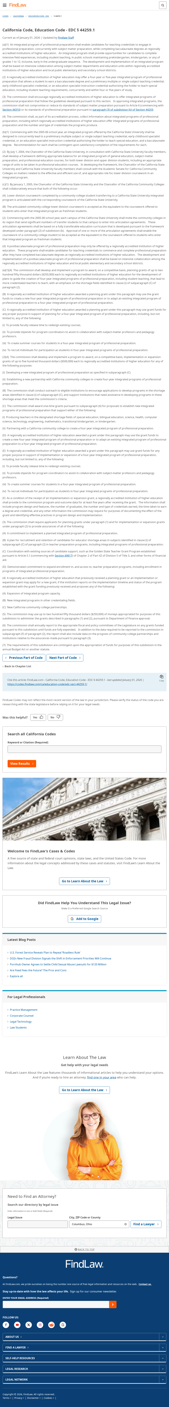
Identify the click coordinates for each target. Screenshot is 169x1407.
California (18, 16)
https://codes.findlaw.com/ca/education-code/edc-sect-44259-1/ (47, 684)
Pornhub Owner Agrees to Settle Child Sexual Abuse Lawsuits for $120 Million (58, 964)
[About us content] (162, 1336)
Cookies (48, 1397)
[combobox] (38, 1224)
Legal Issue (15, 1217)
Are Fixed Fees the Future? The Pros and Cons (38, 970)
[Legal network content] (162, 1379)
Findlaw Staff (66, 37)
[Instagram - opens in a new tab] (40, 1325)
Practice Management (23, 1010)
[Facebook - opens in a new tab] (6, 1325)
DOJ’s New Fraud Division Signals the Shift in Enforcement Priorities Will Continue (60, 958)
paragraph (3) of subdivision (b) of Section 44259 (123, 109)
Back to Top (86, 1249)
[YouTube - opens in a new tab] (17, 1325)
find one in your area (101, 1077)
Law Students (18, 1027)
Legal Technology (21, 1021)
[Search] (163, 5)
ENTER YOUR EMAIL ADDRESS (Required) (26, 1297)
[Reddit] (51, 1325)
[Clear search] (125, 1224)
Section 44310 (11, 109)
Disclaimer (33, 1397)
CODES (5, 16)
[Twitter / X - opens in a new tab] (28, 1325)
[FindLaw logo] (19, 5)
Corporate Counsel (22, 1015)
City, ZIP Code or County (85, 1217)
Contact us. (145, 1284)
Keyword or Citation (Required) (28, 742)
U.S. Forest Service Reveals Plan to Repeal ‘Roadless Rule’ (45, 952)
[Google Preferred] (63, 1325)
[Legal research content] (162, 1368)
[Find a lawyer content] (162, 1347)
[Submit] (113, 1304)
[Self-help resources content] (162, 1358)
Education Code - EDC (38, 16)
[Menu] (4, 5)
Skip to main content (85, 4)
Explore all (16, 976)
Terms (6, 1397)
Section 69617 (63, 555)
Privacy (18, 1397)
